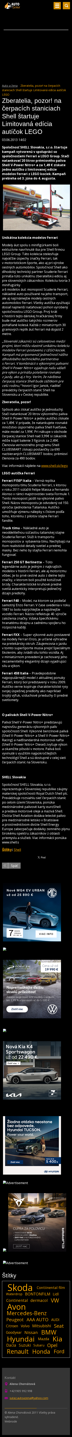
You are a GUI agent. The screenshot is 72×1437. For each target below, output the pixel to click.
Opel (52, 1345)
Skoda (20, 1288)
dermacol (39, 1300)
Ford (59, 1351)
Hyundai (21, 1339)
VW (55, 1300)
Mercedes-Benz (27, 1313)
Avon (16, 1307)
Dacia (11, 1345)
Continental (17, 1300)
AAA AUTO (37, 1320)
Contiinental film (51, 1287)
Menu (57, 5)
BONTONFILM (37, 1294)
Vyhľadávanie (66, 5)
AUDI (55, 1319)
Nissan (31, 1332)
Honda (41, 1351)
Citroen (12, 1325)
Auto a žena (10, 86)
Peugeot (15, 1320)
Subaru (38, 1345)
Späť (14, 865)
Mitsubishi (41, 1325)
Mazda (43, 1338)
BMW (48, 1332)
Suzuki (25, 1345)
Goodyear (14, 1332)
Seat (59, 1326)
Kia (57, 1339)
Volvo (25, 1325)
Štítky (7, 850)
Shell (17, 849)
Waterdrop (14, 1294)
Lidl (56, 1294)
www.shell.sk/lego (54, 465)
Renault (18, 1351)
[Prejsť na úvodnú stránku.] (12, 7)
